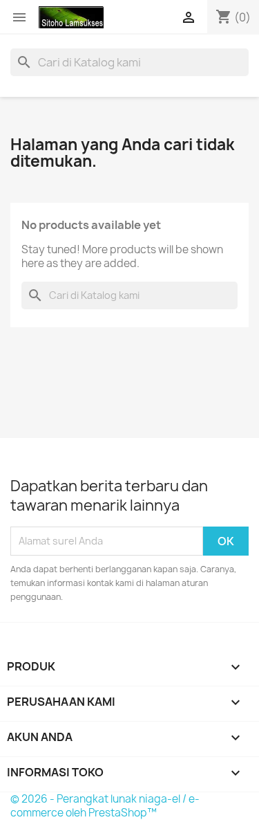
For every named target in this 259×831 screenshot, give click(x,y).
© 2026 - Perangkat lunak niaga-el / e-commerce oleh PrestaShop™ (105, 806)
